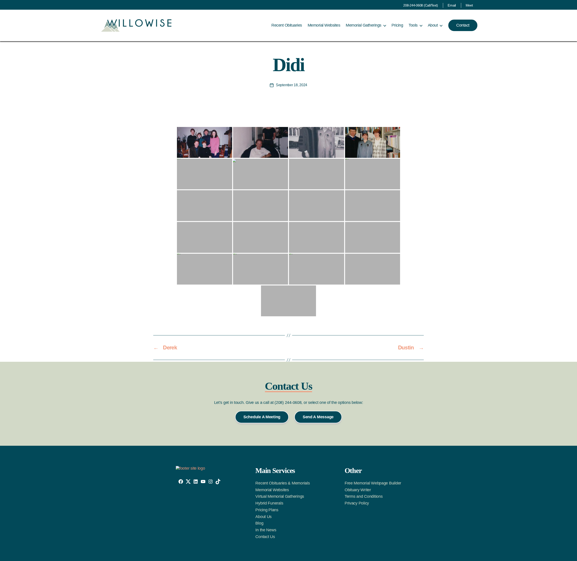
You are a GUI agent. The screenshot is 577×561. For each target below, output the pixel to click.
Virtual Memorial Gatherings (279, 496)
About (433, 25)
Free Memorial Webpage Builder (373, 483)
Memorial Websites (324, 25)
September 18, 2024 (291, 85)
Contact (462, 25)
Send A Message (318, 417)
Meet (469, 5)
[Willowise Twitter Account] (188, 481)
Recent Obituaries (286, 25)
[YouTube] (203, 481)
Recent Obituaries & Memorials (282, 483)
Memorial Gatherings (363, 25)
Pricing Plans (266, 510)
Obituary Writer (358, 490)
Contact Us (265, 536)
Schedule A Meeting (261, 417)
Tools (413, 25)
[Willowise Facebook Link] (180, 481)
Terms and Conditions (364, 496)
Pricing (397, 25)
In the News (265, 530)
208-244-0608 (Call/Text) (420, 5)
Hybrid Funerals (269, 503)
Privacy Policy (357, 503)
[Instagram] (210, 481)
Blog (259, 523)
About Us (263, 516)
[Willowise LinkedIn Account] (195, 481)
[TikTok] (218, 481)
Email (452, 5)
